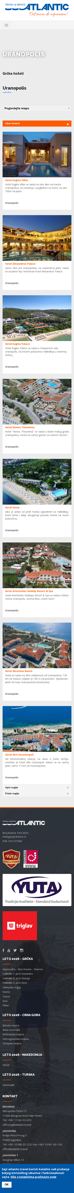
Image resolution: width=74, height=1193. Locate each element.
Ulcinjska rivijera (12, 1043)
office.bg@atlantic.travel (17, 1124)
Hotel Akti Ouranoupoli (19, 754)
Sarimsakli (8, 1085)
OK (7, 1184)
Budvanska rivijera (13, 1034)
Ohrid (6, 1065)
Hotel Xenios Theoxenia (20, 427)
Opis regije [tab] (11, 787)
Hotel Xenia (12, 507)
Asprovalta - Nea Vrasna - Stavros (23, 969)
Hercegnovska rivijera (16, 1039)
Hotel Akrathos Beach (18, 671)
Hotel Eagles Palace (17, 343)
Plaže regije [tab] (12, 793)
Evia (5, 1001)
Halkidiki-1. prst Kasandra (18, 973)
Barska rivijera (11, 1025)
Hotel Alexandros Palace (20, 263)
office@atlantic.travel (15, 1149)
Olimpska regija (12, 987)
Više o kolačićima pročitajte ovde (33, 1177)
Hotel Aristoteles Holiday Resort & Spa (29, 591)
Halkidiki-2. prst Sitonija (16, 978)
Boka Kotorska (11, 1029)
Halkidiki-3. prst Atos (15, 982)
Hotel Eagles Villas (16, 180)
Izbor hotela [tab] (12, 123)
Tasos (6, 996)
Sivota (6, 991)
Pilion (6, 1005)
